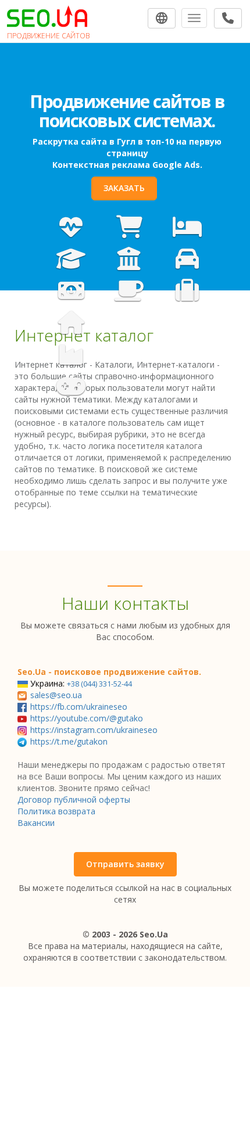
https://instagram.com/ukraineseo (94, 729)
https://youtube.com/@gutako (86, 718)
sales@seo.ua (56, 694)
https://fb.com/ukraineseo (78, 706)
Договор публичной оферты (73, 799)
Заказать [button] (124, 187)
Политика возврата (56, 811)
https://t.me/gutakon (69, 741)
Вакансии (36, 822)
